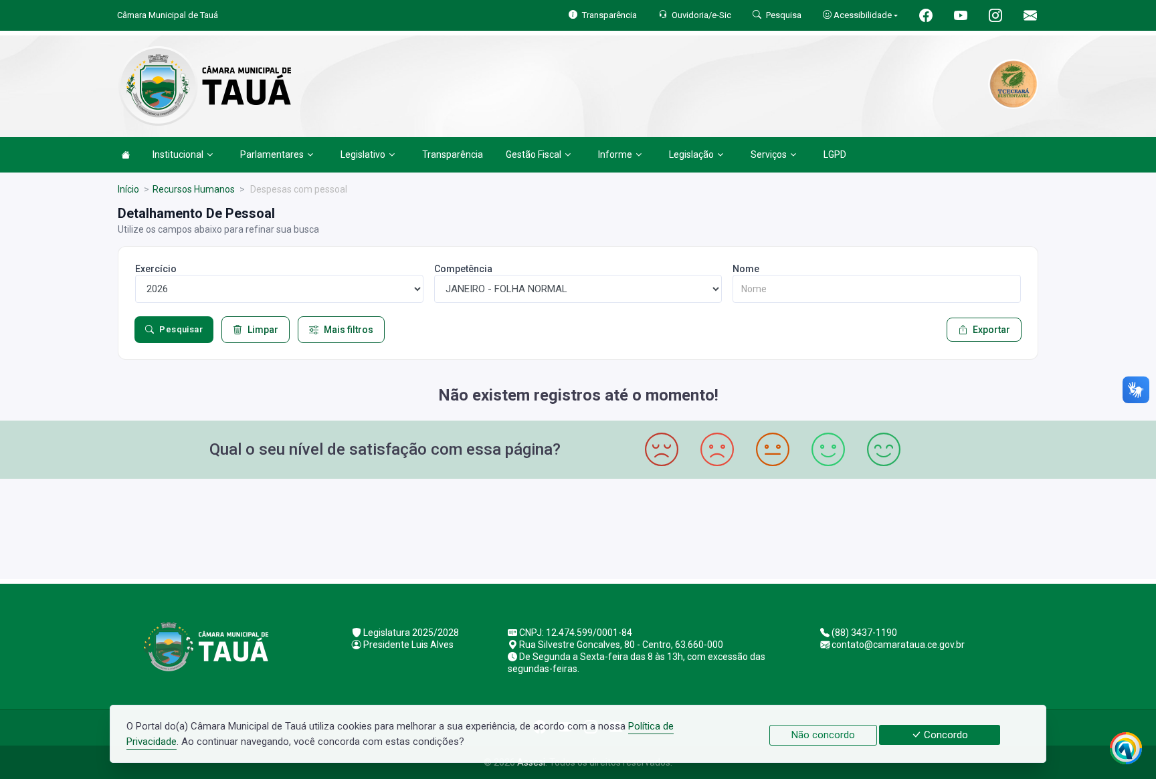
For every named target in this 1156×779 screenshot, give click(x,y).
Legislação (691, 154)
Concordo (944, 735)
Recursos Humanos (194, 189)
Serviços (769, 154)
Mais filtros (348, 329)
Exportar (991, 329)
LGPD (835, 154)
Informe (615, 154)
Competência (463, 268)
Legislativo (363, 154)
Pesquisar (181, 329)
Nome (746, 268)
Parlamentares (272, 154)
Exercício (156, 268)
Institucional (178, 154)
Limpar (263, 329)
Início (128, 189)
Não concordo (823, 735)
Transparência (452, 154)
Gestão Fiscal (533, 154)
